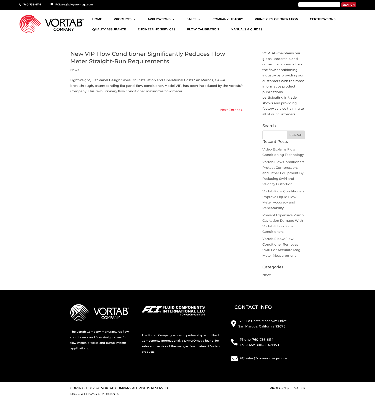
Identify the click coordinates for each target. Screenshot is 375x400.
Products (123, 19)
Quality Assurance (109, 29)
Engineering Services (156, 29)
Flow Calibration (203, 29)
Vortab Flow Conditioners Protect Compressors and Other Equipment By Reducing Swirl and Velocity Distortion (283, 173)
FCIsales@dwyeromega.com (263, 358)
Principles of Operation (276, 19)
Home (97, 19)
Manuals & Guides (246, 29)
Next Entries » (231, 110)
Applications (159, 19)
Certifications (323, 19)
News (74, 70)
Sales (191, 19)
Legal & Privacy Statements (94, 394)
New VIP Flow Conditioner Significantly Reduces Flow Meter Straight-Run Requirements (147, 57)
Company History (227, 19)
